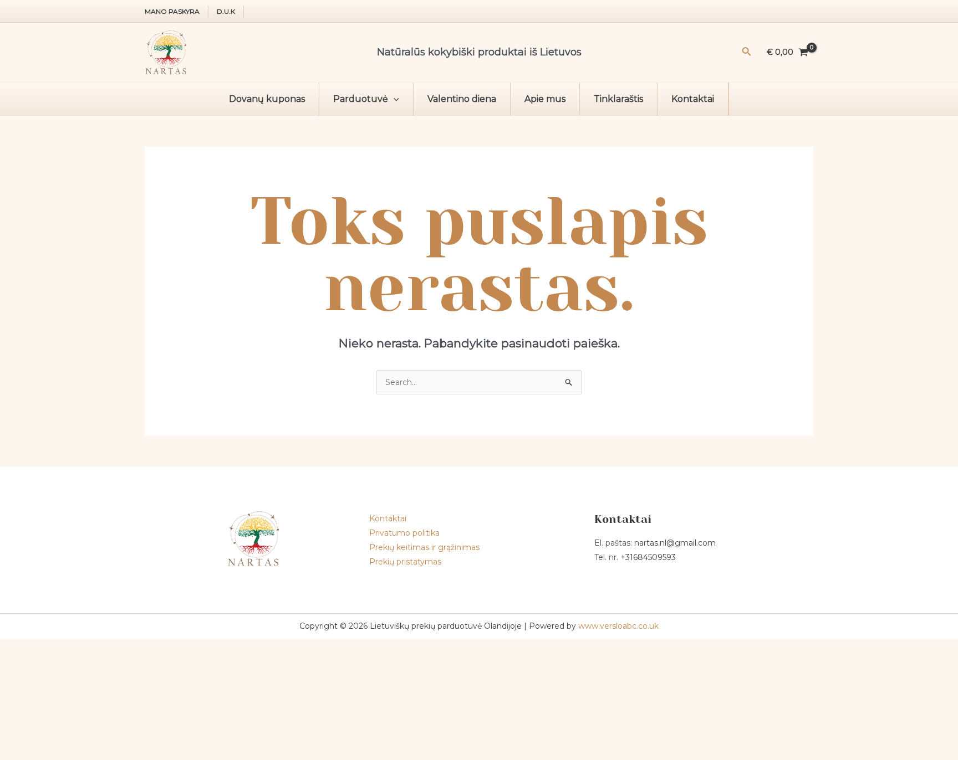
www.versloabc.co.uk (618, 626)
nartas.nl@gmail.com (675, 543)
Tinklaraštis (618, 99)
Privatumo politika (404, 533)
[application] (393, 99)
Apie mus (544, 99)
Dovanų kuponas (267, 99)
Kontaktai (692, 99)
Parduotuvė (360, 99)
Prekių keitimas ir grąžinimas (424, 547)
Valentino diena (461, 99)
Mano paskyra (172, 11)
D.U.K (226, 11)
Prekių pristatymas (405, 562)
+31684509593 (648, 557)
